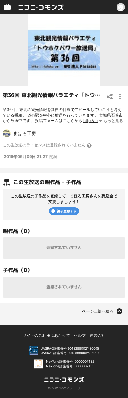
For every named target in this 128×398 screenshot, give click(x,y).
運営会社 (97, 335)
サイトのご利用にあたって (46, 335)
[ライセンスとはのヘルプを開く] (90, 145)
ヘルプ (80, 335)
